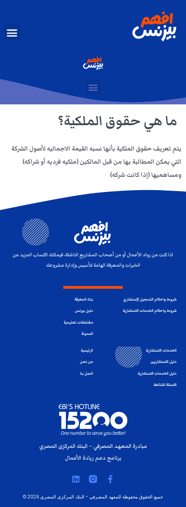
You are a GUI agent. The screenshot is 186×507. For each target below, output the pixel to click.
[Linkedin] (76, 479)
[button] (12, 33)
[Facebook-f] (110, 479)
